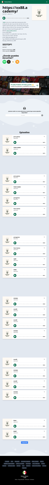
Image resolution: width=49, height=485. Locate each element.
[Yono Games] (7, 212)
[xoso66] (7, 312)
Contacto (32, 479)
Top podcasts (21, 479)
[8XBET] (7, 434)
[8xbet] (7, 424)
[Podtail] (9, 62)
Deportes (24, 467)
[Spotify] (4, 62)
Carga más (24, 442)
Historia (4, 465)
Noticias (18, 465)
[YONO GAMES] (7, 151)
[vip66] (7, 262)
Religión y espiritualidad (9, 463)
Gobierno (28, 465)
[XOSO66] (7, 301)
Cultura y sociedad (20, 463)
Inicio (16, 479)
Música (41, 461)
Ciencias (44, 465)
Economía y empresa (25, 461)
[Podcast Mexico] (24, 472)
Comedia (7, 461)
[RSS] (17, 62)
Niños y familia (35, 461)
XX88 (4, 22)
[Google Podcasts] (13, 62)
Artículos (27, 479)
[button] (46, 2)
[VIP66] (7, 273)
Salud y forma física (36, 465)
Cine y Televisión (36, 463)
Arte (12, 461)
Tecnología (28, 463)
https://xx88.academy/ (12, 30)
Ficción (43, 463)
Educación (17, 461)
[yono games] (7, 140)
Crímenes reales (11, 465)
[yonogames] (7, 201)
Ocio (23, 465)
